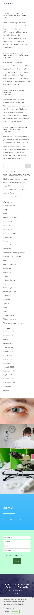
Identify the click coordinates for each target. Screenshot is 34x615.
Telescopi (7, 295)
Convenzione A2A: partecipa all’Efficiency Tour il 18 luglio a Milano (16, 54)
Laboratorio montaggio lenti (14, 253)
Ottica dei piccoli (9, 280)
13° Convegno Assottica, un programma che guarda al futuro (15, 14)
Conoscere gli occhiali (11, 217)
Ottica (5, 276)
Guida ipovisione (9, 233)
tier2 (5, 311)
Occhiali (6, 260)
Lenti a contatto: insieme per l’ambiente (13, 91)
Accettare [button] (15, 611)
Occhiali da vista (9, 264)
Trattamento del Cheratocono (14, 197)
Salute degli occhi (10, 288)
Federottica (7, 229)
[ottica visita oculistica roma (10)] (17, 423)
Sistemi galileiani (9, 292)
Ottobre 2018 (8, 390)
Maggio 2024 (8, 351)
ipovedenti (7, 245)
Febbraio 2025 (8, 332)
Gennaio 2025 (8, 336)
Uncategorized (8, 315)
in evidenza (7, 237)
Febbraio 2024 (8, 363)
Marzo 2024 (7, 359)
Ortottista (7, 272)
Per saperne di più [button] (9, 608)
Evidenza (6, 225)
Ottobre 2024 (8, 340)
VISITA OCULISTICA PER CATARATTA (16, 175)
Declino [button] (6, 611)
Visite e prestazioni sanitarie (13, 323)
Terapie (6, 303)
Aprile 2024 (7, 355)
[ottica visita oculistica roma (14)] (17, 494)
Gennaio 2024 (8, 367)
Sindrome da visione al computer (15, 179)
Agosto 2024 (8, 347)
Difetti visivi (7, 221)
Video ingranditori (10, 319)
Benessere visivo (9, 206)
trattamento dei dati (19, 555)
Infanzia (6, 241)
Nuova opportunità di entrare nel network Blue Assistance (15, 128)
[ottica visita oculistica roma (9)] (17, 471)
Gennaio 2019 (8, 379)
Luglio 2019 (7, 375)
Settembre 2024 (9, 343)
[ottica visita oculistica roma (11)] (17, 448)
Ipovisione (7, 249)
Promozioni (7, 284)
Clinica (5, 213)
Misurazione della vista (12, 256)
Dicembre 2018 (9, 383)
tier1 (5, 307)
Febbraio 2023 (8, 371)
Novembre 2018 (9, 386)
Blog (5, 210)
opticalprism (8, 268)
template (6, 299)
